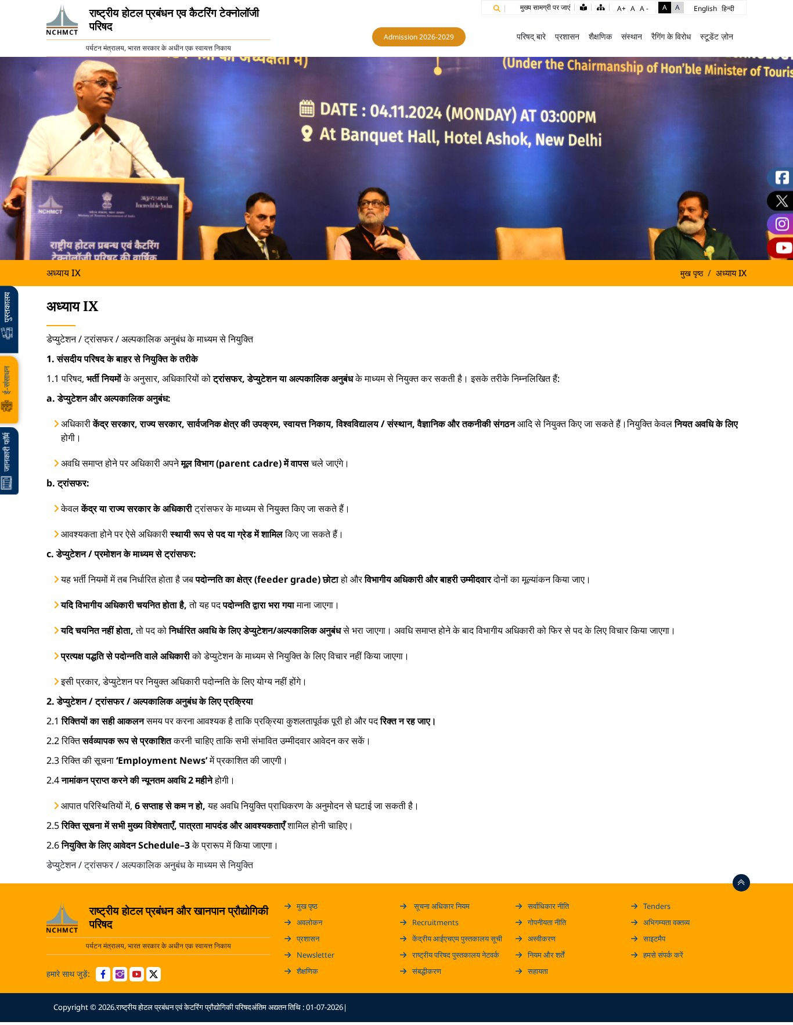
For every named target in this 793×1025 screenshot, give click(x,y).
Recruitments (435, 922)
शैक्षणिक (307, 971)
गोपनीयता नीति (547, 922)
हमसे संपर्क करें (663, 955)
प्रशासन (308, 938)
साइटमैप (654, 938)
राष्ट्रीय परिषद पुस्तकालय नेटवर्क (455, 955)
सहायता (538, 971)
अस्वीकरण (542, 938)
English (705, 8)
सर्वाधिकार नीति (548, 906)
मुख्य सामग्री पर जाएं (545, 7)
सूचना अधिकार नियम (441, 906)
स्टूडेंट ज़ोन (716, 37)
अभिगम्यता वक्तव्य (666, 922)
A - (644, 8)
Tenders (657, 906)
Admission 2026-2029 (419, 37)
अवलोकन (309, 922)
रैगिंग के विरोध (671, 37)
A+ (621, 8)
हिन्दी (728, 8)
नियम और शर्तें (546, 955)
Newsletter (315, 955)
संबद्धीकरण (426, 971)
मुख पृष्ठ (495, 37)
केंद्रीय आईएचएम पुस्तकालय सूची (457, 938)
